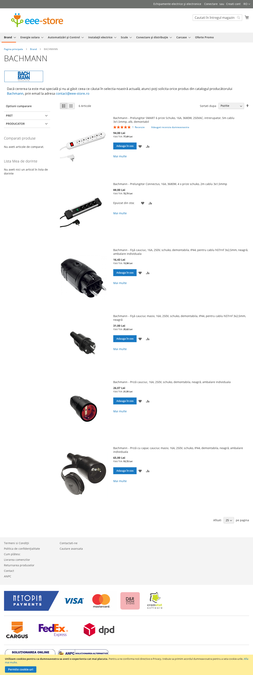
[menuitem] (9, 37)
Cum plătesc (12, 554)
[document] (127, 665)
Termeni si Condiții (16, 543)
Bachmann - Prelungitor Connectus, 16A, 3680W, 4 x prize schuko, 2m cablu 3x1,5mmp (170, 184)
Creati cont (233, 4)
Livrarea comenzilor (17, 560)
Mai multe (120, 156)
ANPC (7, 576)
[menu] (126, 37)
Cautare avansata (71, 548)
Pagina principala (14, 49)
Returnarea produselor (19, 565)
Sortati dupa (208, 106)
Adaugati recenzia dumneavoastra (170, 127)
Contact (9, 571)
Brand (33, 49)
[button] (247, 4)
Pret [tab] (9, 115)
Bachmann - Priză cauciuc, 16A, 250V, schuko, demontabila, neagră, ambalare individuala (172, 382)
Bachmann (15, 93)
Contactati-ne (68, 543)
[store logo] (37, 20)
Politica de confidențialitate (22, 548)
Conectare (211, 4)
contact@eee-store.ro (72, 93)
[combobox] (217, 17)
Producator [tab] (15, 124)
